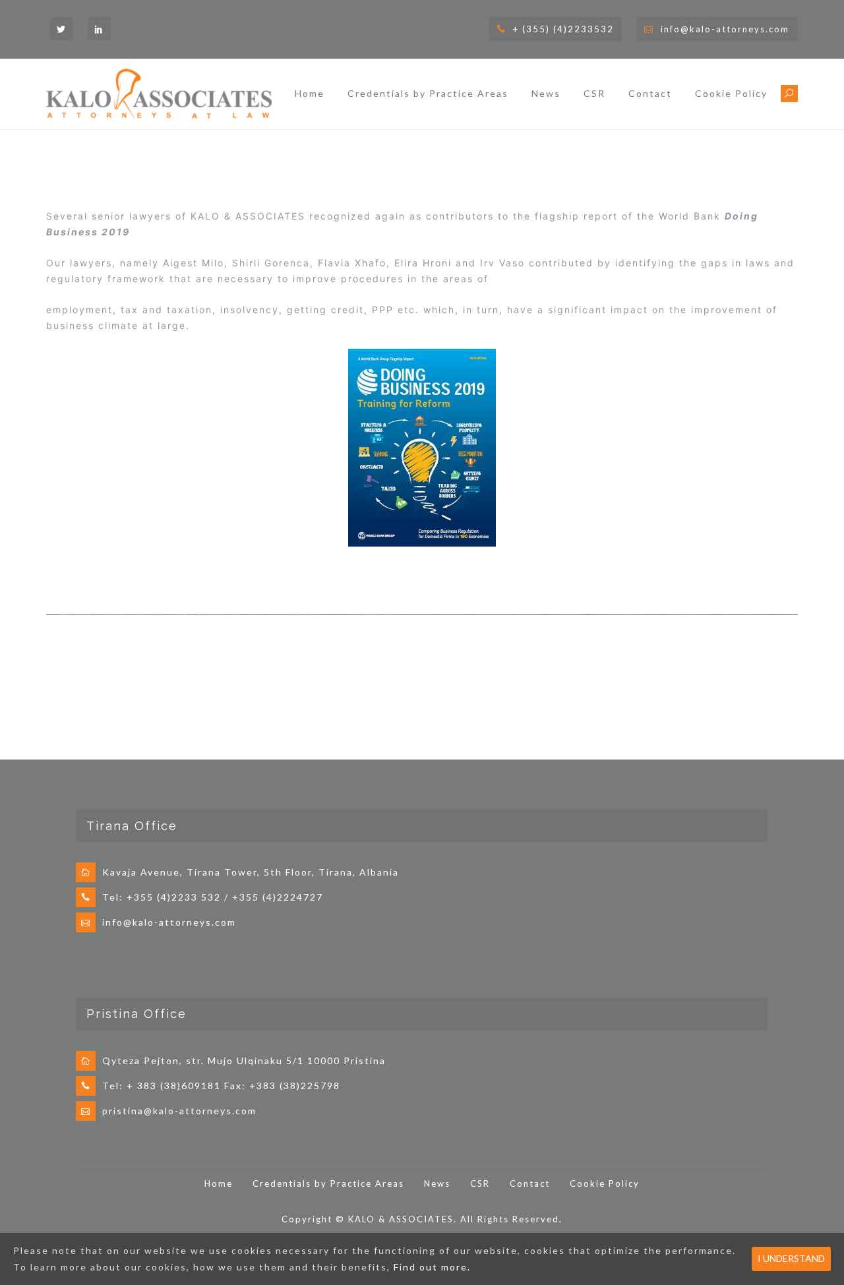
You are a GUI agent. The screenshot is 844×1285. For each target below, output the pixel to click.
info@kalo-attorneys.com (725, 29)
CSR (594, 93)
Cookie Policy (731, 93)
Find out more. (432, 1266)
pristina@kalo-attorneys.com (179, 1110)
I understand (791, 1258)
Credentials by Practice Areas (427, 93)
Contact (650, 93)
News (545, 93)
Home (309, 93)
